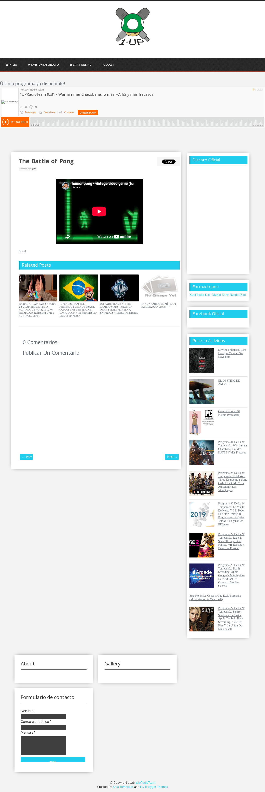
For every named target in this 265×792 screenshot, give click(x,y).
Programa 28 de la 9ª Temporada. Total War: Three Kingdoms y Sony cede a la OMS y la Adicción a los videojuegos (232, 481)
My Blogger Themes (154, 786)
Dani (242, 294)
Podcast (108, 65)
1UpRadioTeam (145, 782)
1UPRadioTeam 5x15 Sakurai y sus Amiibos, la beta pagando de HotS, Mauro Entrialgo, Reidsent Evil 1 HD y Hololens (38, 309)
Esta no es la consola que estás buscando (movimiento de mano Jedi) (215, 597)
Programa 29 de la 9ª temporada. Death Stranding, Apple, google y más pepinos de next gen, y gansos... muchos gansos (231, 575)
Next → (172, 456)
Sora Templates (123, 786)
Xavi (33, 169)
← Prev (27, 456)
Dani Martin (213, 294)
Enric (225, 294)
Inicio (13, 65)
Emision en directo (45, 65)
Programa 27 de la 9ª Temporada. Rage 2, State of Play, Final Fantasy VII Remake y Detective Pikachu (231, 541)
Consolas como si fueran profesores (229, 413)
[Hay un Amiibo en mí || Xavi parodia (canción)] (160, 300)
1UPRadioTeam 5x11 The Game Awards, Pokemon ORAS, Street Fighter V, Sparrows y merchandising (119, 308)
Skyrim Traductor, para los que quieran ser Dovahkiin (232, 353)
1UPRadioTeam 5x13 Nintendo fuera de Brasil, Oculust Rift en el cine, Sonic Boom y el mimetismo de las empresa (78, 309)
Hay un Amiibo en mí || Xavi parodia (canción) (158, 305)
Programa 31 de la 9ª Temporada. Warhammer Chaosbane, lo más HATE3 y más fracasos (232, 447)
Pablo (200, 294)
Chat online (82, 65)
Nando (234, 294)
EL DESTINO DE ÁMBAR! (229, 382)
